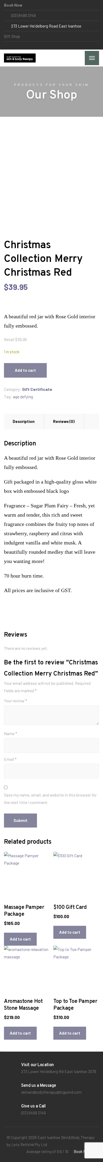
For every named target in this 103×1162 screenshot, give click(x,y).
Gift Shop (12, 36)
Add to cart (25, 370)
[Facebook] (6, 45)
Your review (15, 700)
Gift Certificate (37, 389)
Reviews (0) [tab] (63, 421)
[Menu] (92, 58)
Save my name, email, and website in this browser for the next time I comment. (50, 798)
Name (10, 733)
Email (10, 759)
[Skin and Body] (20, 57)
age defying (23, 396)
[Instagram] (11, 45)
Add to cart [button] (20, 939)
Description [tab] (24, 421)
